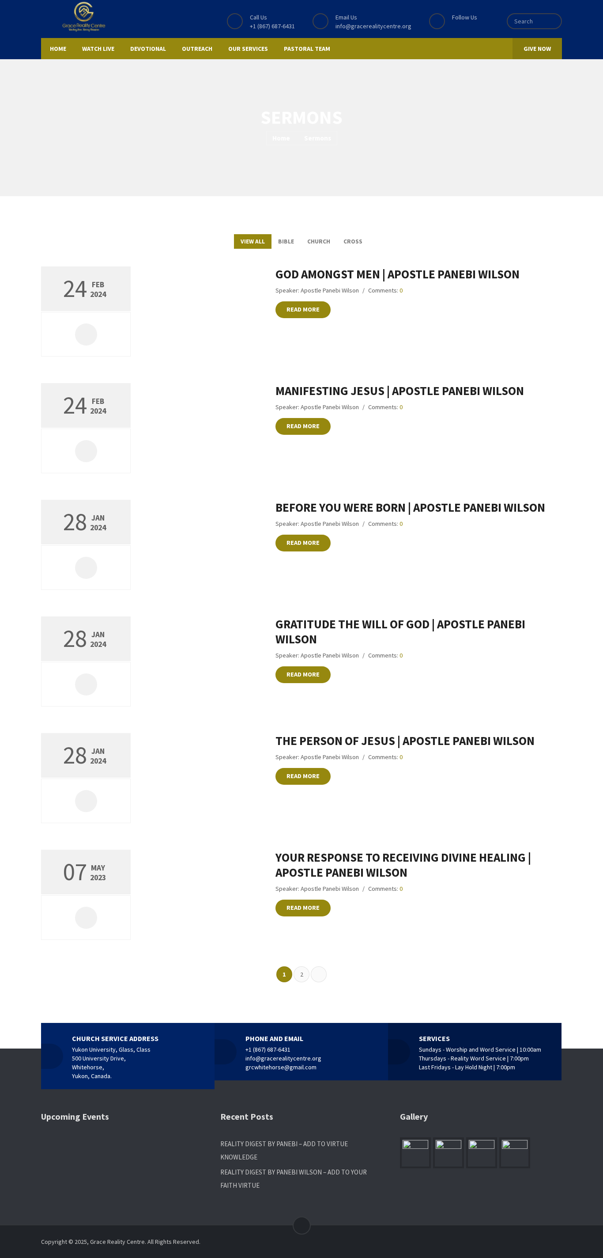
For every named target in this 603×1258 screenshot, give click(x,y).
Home (281, 138)
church (318, 241)
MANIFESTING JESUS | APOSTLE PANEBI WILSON (399, 390)
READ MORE (303, 309)
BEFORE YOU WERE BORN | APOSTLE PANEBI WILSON (410, 507)
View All (253, 241)
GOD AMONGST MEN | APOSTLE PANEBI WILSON (397, 273)
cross (352, 241)
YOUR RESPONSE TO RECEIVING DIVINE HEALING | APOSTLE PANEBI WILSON (403, 865)
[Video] (86, 334)
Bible (286, 241)
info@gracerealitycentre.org (373, 26)
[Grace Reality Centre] (84, 16)
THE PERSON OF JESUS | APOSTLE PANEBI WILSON (405, 740)
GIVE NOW (537, 49)
